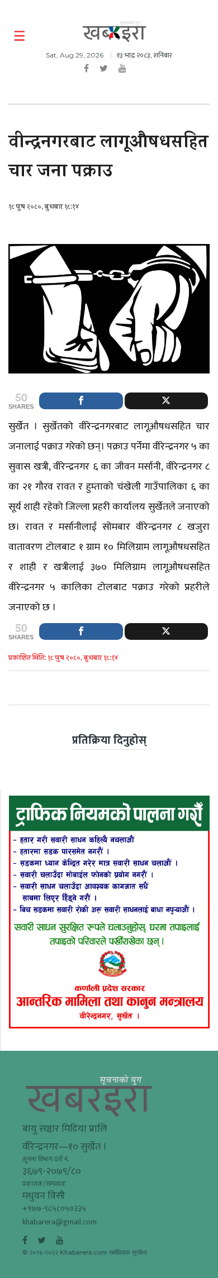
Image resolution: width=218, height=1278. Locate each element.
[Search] (202, 36)
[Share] (81, 401)
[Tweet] (166, 401)
